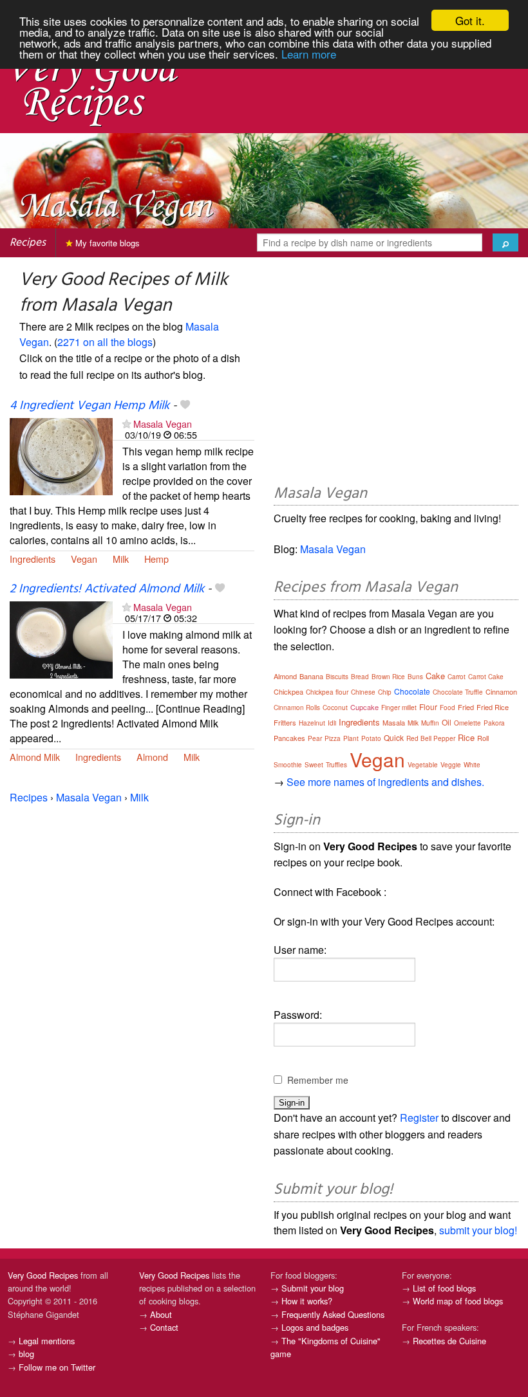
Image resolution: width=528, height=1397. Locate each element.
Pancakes (289, 738)
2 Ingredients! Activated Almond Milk (107, 589)
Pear (315, 738)
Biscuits (337, 676)
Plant (351, 738)
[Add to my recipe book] (185, 405)
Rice (466, 737)
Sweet (314, 764)
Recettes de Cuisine (449, 1341)
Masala (393, 722)
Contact (164, 1327)
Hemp (156, 558)
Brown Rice (388, 676)
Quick (394, 737)
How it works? (306, 1301)
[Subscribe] (126, 423)
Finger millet (399, 707)
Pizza (333, 738)
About (161, 1314)
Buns (415, 676)
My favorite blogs (106, 243)
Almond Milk (35, 756)
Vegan (84, 558)
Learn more (308, 54)
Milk (121, 558)
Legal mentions (47, 1341)
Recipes (28, 242)
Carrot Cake (486, 676)
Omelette (467, 722)
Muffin (430, 722)
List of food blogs (444, 1288)
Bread (360, 676)
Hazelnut (312, 722)
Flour (428, 706)
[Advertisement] (396, 373)
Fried (466, 707)
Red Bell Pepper (430, 738)
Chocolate (412, 691)
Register (419, 1117)
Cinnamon (501, 691)
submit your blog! (478, 1230)
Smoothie (288, 764)
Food (447, 707)
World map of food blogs (458, 1301)
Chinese (363, 692)
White (472, 764)
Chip (384, 692)
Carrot (457, 676)
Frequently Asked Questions (332, 1314)
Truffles (336, 764)
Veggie (450, 764)
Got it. (470, 20)
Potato (371, 738)
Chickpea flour (327, 692)
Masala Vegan (162, 423)
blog (26, 1353)
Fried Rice (492, 707)
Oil (446, 722)
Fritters (285, 722)
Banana (311, 676)
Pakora (494, 722)
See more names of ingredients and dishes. (385, 781)
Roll (483, 738)
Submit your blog (312, 1288)
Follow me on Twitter (57, 1367)
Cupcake (364, 707)
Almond (152, 756)
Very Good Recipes (43, 1275)
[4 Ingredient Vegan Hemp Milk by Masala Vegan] (61, 455)
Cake (435, 676)
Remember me (317, 1079)
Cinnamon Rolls (297, 707)
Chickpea (288, 691)
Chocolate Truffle (458, 692)
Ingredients (32, 558)
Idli (332, 722)
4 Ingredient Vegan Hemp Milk (89, 405)
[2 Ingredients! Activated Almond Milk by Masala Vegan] (61, 638)
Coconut (335, 707)
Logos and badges (314, 1327)
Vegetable (423, 764)
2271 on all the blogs (105, 341)
